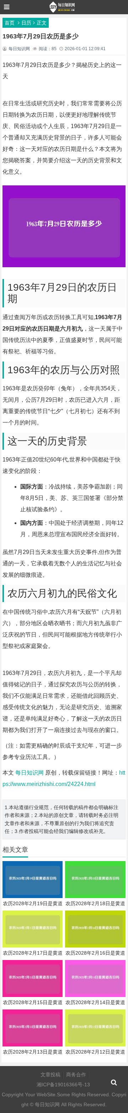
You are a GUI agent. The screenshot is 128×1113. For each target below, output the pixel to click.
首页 (10, 23)
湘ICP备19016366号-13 (63, 1084)
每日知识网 (29, 773)
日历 (26, 23)
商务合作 (76, 1074)
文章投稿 (50, 1074)
